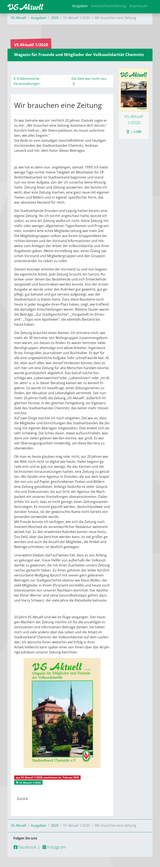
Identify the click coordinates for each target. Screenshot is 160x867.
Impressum (139, 6)
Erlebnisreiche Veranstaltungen (27, 81)
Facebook (27, 847)
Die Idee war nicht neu (88, 78)
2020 (55, 17)
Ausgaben (80, 6)
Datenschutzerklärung (108, 6)
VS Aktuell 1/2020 (31, 777)
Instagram (56, 847)
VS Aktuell (18, 17)
